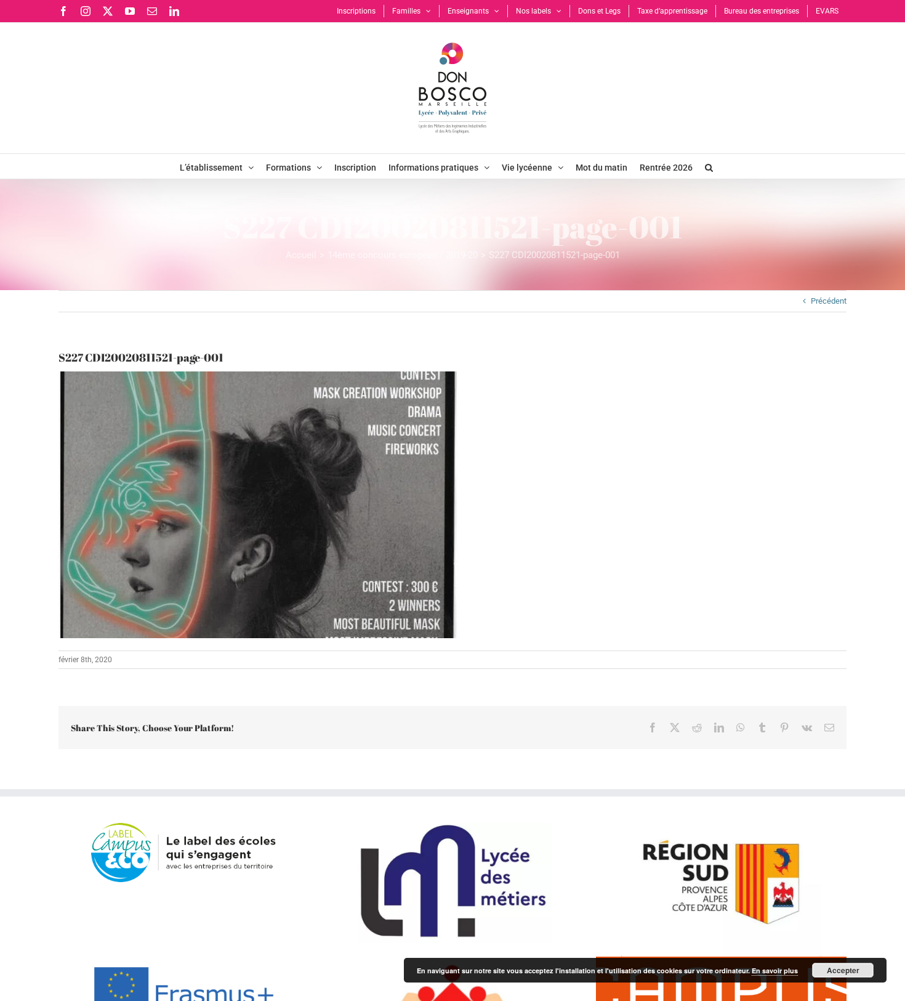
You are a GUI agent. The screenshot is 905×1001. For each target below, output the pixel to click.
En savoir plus (775, 970)
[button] (709, 166)
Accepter (843, 970)
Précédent (829, 301)
